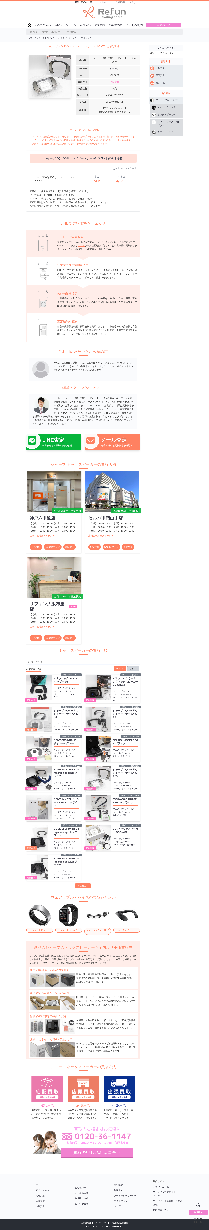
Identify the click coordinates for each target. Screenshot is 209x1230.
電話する (69, 547)
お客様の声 (115, 25)
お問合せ (134, 2)
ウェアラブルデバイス (44, 38)
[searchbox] (104, 32)
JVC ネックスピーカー (123, 815)
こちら (81, 245)
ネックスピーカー (65, 38)
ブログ (117, 1206)
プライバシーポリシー (125, 1195)
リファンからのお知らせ (165, 48)
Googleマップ (53, 547)
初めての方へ (42, 25)
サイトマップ (104, 2)
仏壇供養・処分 (161, 1210)
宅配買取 (114, 82)
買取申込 (198, 1212)
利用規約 (118, 1190)
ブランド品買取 (161, 1186)
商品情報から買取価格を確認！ (117, 445)
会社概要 (120, 2)
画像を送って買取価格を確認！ (58, 445)
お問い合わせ (81, 1203)
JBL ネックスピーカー (123, 756)
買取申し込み (81, 1198)
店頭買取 (31, 730)
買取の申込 (163, 25)
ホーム (39, 1185)
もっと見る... (82, 886)
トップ (29, 38)
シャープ (114, 68)
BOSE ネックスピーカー (65, 788)
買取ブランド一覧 (65, 25)
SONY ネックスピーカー (65, 756)
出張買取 (40, 1206)
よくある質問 (134, 25)
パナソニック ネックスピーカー (66, 695)
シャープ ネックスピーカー (87, 38)
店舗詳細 (36, 547)
